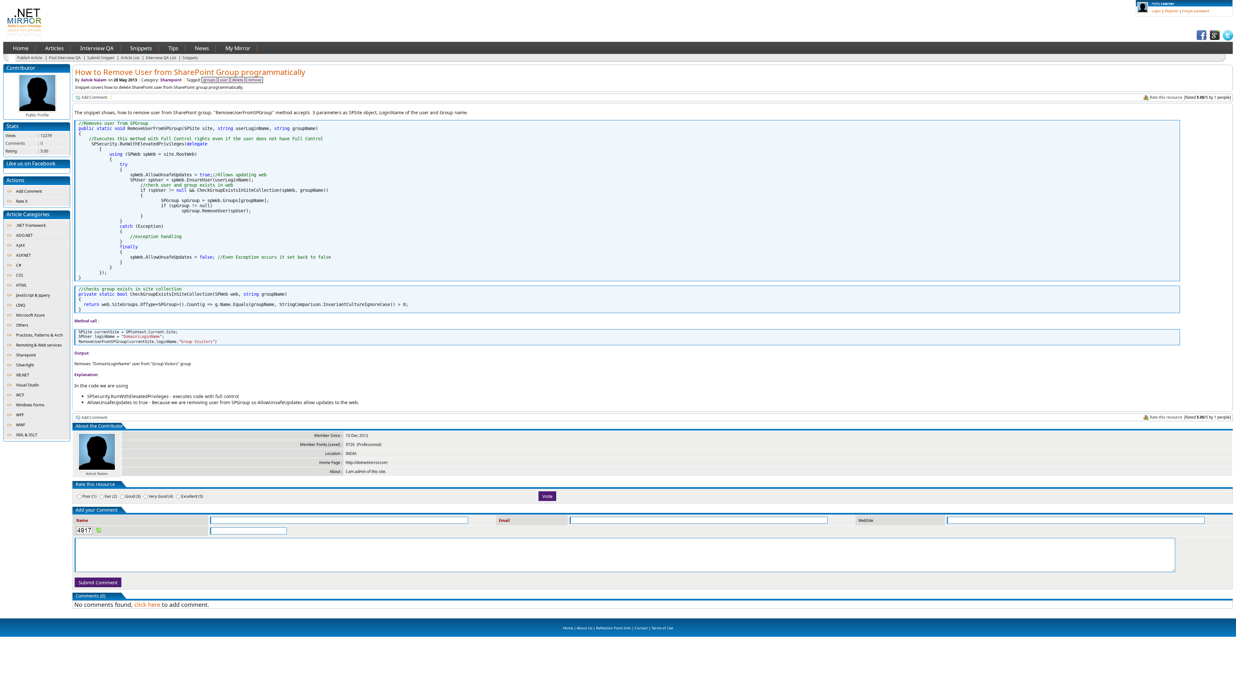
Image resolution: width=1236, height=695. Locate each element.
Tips (173, 48)
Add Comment (29, 191)
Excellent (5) (192, 496)
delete (237, 80)
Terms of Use (662, 628)
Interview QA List (161, 57)
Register (1171, 11)
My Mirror (237, 48)
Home (21, 48)
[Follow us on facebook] (1201, 39)
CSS (19, 275)
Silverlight (25, 365)
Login (1156, 11)
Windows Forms (30, 405)
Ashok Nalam (94, 80)
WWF (20, 425)
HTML (21, 285)
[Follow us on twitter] (1228, 39)
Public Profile (37, 115)
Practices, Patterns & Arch (39, 335)
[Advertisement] (180, 14)
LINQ (20, 305)
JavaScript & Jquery (33, 295)
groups (209, 80)
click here (147, 604)
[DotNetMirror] (25, 37)
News (202, 48)
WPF (20, 415)
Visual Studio (27, 385)
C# (18, 265)
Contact (641, 628)
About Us (584, 628)
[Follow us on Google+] (1215, 39)
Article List (130, 57)
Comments (15, 143)
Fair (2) (111, 496)
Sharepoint (26, 355)
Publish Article (29, 57)
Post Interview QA (65, 57)
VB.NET (22, 375)
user (224, 80)
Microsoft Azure (30, 315)
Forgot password (1195, 11)
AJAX (20, 245)
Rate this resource (1166, 97)
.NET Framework (31, 225)
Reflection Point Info (613, 628)
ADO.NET (24, 235)
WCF (20, 395)
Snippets (141, 48)
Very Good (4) (161, 496)
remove (254, 80)
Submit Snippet (100, 57)
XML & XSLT (26, 435)
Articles (54, 48)
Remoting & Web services (39, 345)
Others (22, 325)
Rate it (21, 201)
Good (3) (133, 496)
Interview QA (97, 48)
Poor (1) (89, 496)
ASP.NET (23, 255)
